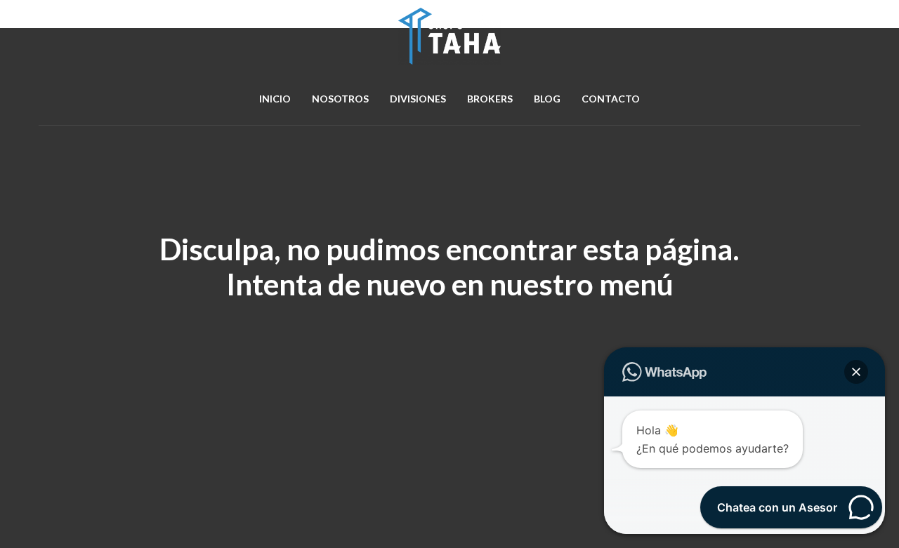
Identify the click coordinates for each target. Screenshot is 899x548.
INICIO (275, 99)
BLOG (547, 99)
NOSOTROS (340, 99)
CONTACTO (611, 99)
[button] (856, 372)
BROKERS (490, 99)
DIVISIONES (418, 99)
